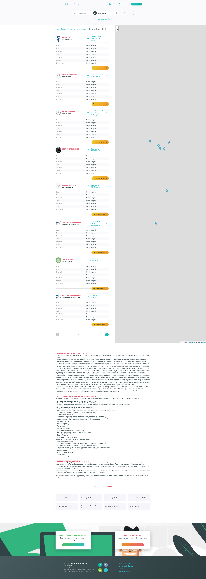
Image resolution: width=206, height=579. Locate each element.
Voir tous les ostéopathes (103, 19)
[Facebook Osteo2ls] (100, 565)
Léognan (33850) (135, 506)
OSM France (203, 342)
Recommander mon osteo (73, 544)
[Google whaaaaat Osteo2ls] (106, 570)
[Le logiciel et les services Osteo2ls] (71, 4)
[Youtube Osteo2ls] (100, 570)
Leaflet (182, 342)
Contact (121, 569)
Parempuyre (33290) (112, 506)
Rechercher (127, 13)
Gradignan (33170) (111, 498)
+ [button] (117, 27)
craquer (72, 466)
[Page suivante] (107, 334)
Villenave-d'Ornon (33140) (138, 498)
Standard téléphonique (126, 566)
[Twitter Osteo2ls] (106, 565)
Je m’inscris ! (133, 544)
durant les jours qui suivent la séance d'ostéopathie (78, 391)
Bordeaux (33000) (62, 498)
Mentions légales (124, 571)
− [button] (117, 29)
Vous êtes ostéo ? (125, 563)
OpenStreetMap (191, 342)
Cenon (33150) (62, 506)
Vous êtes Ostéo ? (136, 4)
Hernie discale (61, 430)
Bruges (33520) (86, 498)
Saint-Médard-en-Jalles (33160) (88, 506)
